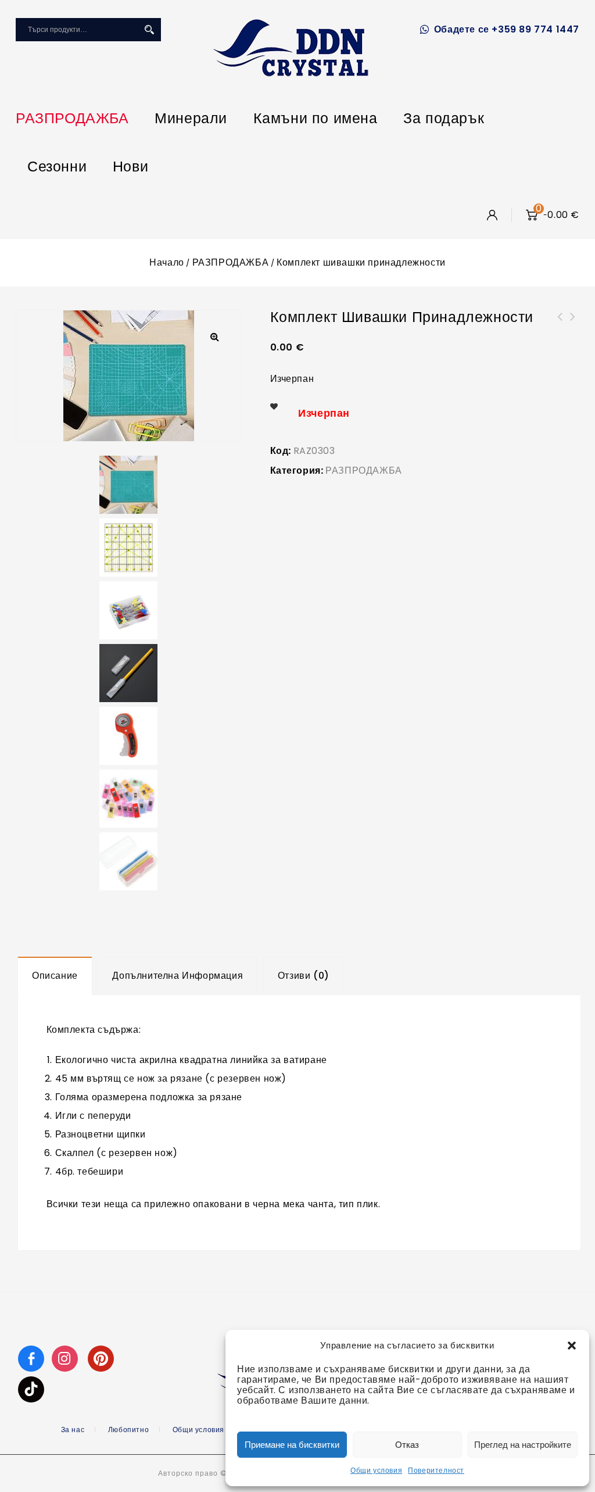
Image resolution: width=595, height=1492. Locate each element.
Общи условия (376, 1470)
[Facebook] (31, 1358)
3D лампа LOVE (573, 324)
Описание (55, 975)
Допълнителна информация (177, 975)
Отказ (407, 1445)
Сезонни (57, 166)
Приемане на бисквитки (292, 1445)
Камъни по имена (315, 118)
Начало (166, 262)
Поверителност (436, 1470)
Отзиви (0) (303, 975)
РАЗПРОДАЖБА (72, 118)
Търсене (149, 29)
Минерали (191, 118)
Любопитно (128, 1429)
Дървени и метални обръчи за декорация (560, 331)
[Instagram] (66, 1358)
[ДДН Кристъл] (290, 48)
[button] (572, 1345)
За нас (73, 1429)
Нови (130, 166)
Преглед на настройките (522, 1445)
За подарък (443, 118)
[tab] (54, 976)
